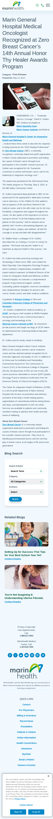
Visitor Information (26, 737)
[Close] (48, 776)
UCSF (5, 313)
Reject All (18, 812)
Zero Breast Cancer (14, 151)
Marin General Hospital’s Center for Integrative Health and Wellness (24, 138)
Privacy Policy (20, 799)
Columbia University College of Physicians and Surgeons (24, 305)
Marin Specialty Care (26, 126)
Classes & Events (26, 765)
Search (15, 499)
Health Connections (27, 743)
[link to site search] (37, 5)
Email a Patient (26, 759)
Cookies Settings (26, 805)
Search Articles (16, 466)
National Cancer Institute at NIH (17, 324)
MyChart (26, 754)
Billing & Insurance (26, 715)
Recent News (26, 721)
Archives (13, 487)
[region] (27, 795)
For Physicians (26, 710)
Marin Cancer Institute (27, 129)
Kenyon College (22, 299)
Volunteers (26, 748)
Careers (27, 704)
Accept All (36, 812)
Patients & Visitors (26, 732)
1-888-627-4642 (26, 636)
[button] (48, 5)
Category (13, 476)
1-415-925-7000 (26, 647)
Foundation (26, 726)
